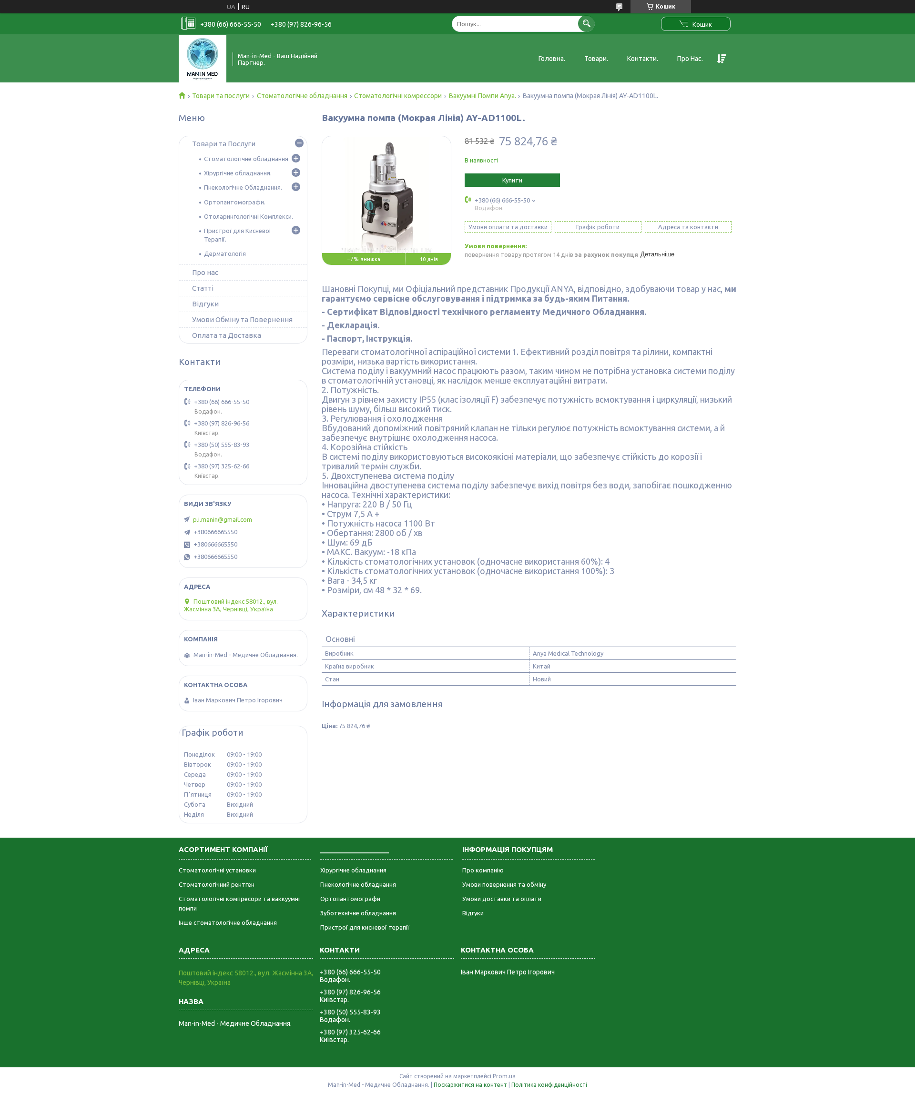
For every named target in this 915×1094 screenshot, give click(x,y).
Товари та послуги (221, 96)
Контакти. (642, 58)
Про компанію (483, 870)
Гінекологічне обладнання (358, 884)
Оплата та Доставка (226, 335)
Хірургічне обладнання (353, 870)
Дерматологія (225, 253)
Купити (512, 180)
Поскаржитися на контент (470, 1085)
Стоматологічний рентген (216, 884)
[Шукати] (586, 23)
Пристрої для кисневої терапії (364, 927)
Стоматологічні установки (217, 870)
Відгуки (205, 304)
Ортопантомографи (350, 898)
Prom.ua (504, 1076)
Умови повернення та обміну (504, 884)
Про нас (205, 272)
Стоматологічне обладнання (302, 96)
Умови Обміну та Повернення (242, 319)
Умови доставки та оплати (501, 898)
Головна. (552, 58)
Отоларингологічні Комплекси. (248, 216)
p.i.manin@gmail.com (222, 519)
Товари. (596, 58)
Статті (203, 288)
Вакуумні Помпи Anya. (482, 96)
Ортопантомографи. (234, 202)
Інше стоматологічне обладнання (228, 922)
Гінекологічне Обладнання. (243, 187)
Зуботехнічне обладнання (358, 913)
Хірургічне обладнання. (238, 173)
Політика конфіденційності (549, 1085)
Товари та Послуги (223, 144)
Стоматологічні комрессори (398, 96)
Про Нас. (690, 58)
